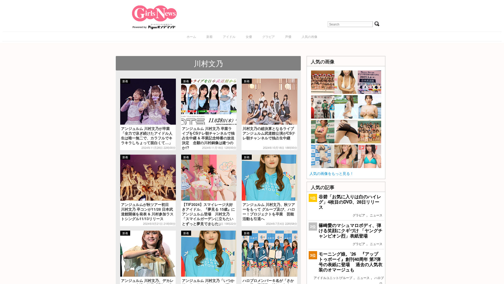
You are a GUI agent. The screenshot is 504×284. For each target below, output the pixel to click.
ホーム (191, 36)
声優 (288, 36)
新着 (209, 36)
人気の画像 (309, 36)
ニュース (376, 215)
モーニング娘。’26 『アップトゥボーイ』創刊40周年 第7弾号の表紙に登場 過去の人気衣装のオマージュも (350, 262)
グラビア (268, 36)
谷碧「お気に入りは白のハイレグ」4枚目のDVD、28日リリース (350, 202)
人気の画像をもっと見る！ (331, 173)
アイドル (229, 36)
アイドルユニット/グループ (333, 277)
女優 (249, 36)
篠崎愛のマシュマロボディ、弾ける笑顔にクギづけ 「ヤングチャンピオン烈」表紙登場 (350, 230)
